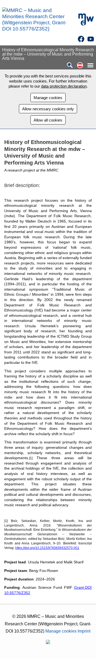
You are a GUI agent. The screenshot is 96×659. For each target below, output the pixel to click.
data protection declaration (64, 86)
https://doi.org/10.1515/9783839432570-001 (47, 548)
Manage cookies (48, 97)
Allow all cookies (48, 120)
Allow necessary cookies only (48, 109)
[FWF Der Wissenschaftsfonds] (48, 642)
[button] (80, 65)
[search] (70, 65)
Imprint (84, 631)
